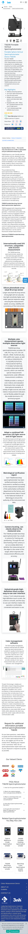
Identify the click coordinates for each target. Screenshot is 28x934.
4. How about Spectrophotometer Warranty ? (12, 804)
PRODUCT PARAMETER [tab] (16, 138)
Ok (8, 931)
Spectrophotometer (17, 8)
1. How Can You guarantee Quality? (13, 787)
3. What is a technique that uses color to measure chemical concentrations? (12, 798)
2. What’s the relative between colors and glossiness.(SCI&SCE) (12, 792)
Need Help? (25, 280)
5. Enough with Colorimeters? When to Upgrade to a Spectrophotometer (11, 810)
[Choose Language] (21, 1)
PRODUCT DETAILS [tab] (6, 138)
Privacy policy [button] (15, 931)
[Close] (26, 924)
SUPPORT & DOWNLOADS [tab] (8, 140)
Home (5, 6)
